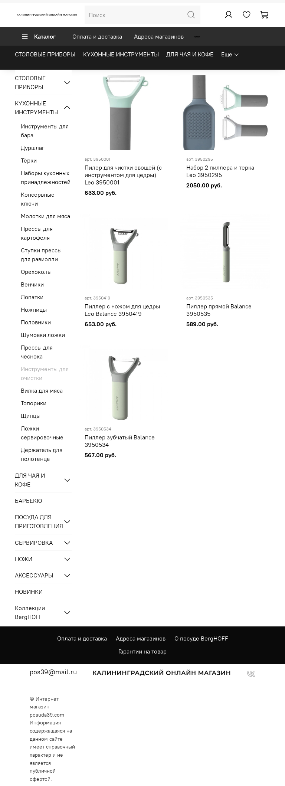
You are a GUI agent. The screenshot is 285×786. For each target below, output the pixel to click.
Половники (36, 322)
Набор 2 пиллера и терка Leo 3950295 (220, 171)
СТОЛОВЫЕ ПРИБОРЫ (45, 54)
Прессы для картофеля (37, 233)
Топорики (33, 403)
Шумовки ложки (43, 334)
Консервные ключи (38, 199)
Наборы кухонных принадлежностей (46, 177)
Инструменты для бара (45, 130)
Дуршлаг (33, 147)
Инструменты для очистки (45, 373)
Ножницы (34, 309)
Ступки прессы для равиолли (41, 254)
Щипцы (30, 415)
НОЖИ (23, 559)
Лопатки (32, 297)
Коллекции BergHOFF (30, 612)
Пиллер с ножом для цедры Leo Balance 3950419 (122, 309)
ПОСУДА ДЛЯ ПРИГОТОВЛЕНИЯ (37, 521)
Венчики (32, 284)
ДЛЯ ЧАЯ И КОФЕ (189, 54)
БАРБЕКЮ (28, 500)
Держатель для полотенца (41, 454)
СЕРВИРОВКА (34, 542)
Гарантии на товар (142, 651)
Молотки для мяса (45, 216)
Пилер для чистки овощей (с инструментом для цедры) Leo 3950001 (123, 175)
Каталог (45, 36)
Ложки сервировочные (42, 433)
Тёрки (29, 160)
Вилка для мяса (42, 390)
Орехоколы (36, 271)
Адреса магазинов (159, 36)
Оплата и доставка (97, 36)
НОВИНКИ (29, 591)
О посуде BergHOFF (201, 638)
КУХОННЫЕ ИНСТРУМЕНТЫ (121, 54)
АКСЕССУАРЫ (34, 575)
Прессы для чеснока (37, 352)
